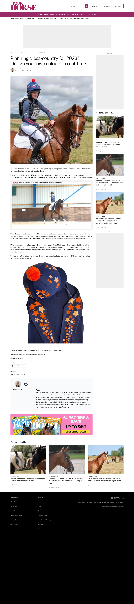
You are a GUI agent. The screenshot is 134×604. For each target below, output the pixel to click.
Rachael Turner (19, 69)
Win (81, 14)
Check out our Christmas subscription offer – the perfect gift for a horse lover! (36, 350)
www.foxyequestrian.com (23, 258)
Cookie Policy (14, 524)
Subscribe (107, 6)
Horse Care (41, 506)
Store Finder (14, 529)
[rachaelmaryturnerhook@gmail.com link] (26, 384)
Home (40, 14)
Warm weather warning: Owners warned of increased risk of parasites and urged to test (58, 18)
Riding (52, 14)
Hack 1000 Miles (73, 14)
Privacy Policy (14, 520)
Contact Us (13, 506)
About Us (13, 502)
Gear (63, 14)
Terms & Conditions (16, 515)
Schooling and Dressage (44, 520)
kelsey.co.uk (120, 506)
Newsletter (118, 6)
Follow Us (94, 6)
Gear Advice (41, 511)
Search (86, 6)
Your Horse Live (90, 14)
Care (58, 14)
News (46, 14)
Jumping (40, 524)
